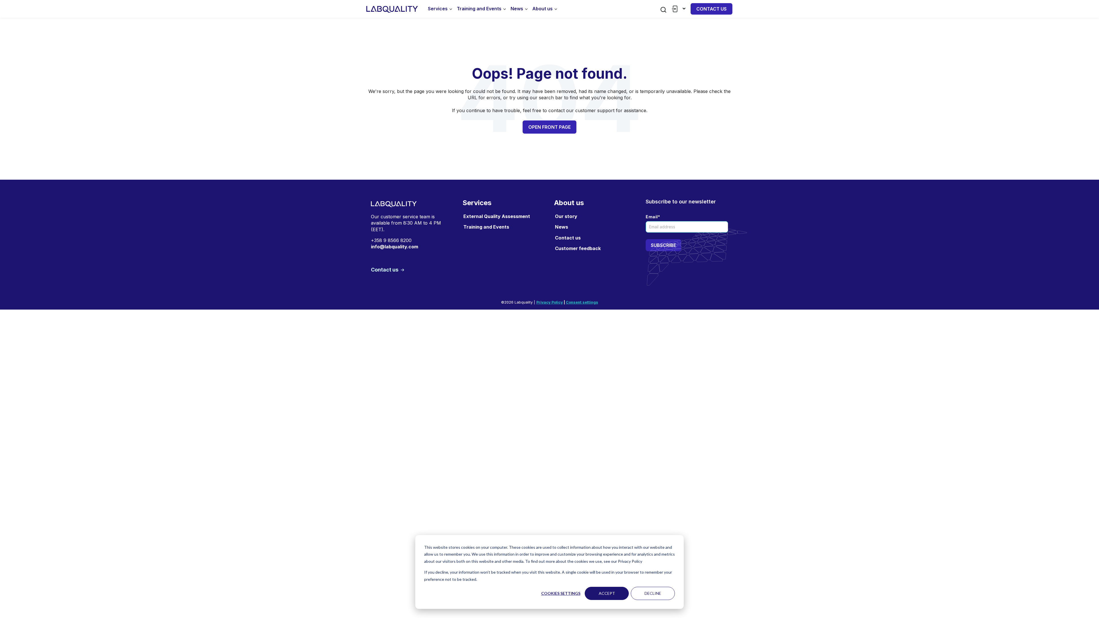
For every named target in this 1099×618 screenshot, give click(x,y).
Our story (566, 216)
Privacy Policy (549, 302)
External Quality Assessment (496, 216)
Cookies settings (560, 593)
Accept (607, 593)
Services (438, 8)
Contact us (711, 9)
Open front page (549, 127)
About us (542, 8)
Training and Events (479, 8)
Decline (653, 593)
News (517, 8)
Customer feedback (578, 248)
